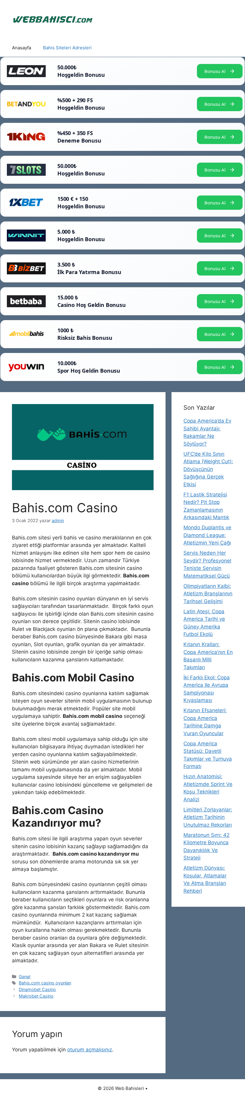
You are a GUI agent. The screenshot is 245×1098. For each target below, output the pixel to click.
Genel (24, 976)
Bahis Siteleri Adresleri (67, 48)
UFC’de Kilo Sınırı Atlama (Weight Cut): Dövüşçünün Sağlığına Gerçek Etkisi (208, 469)
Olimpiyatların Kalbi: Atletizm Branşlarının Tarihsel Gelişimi (207, 593)
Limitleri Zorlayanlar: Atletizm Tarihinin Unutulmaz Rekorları (207, 817)
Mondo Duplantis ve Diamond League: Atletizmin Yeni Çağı (207, 535)
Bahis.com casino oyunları (45, 982)
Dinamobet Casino (37, 989)
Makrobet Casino (36, 995)
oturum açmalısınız (89, 1050)
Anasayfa (21, 48)
